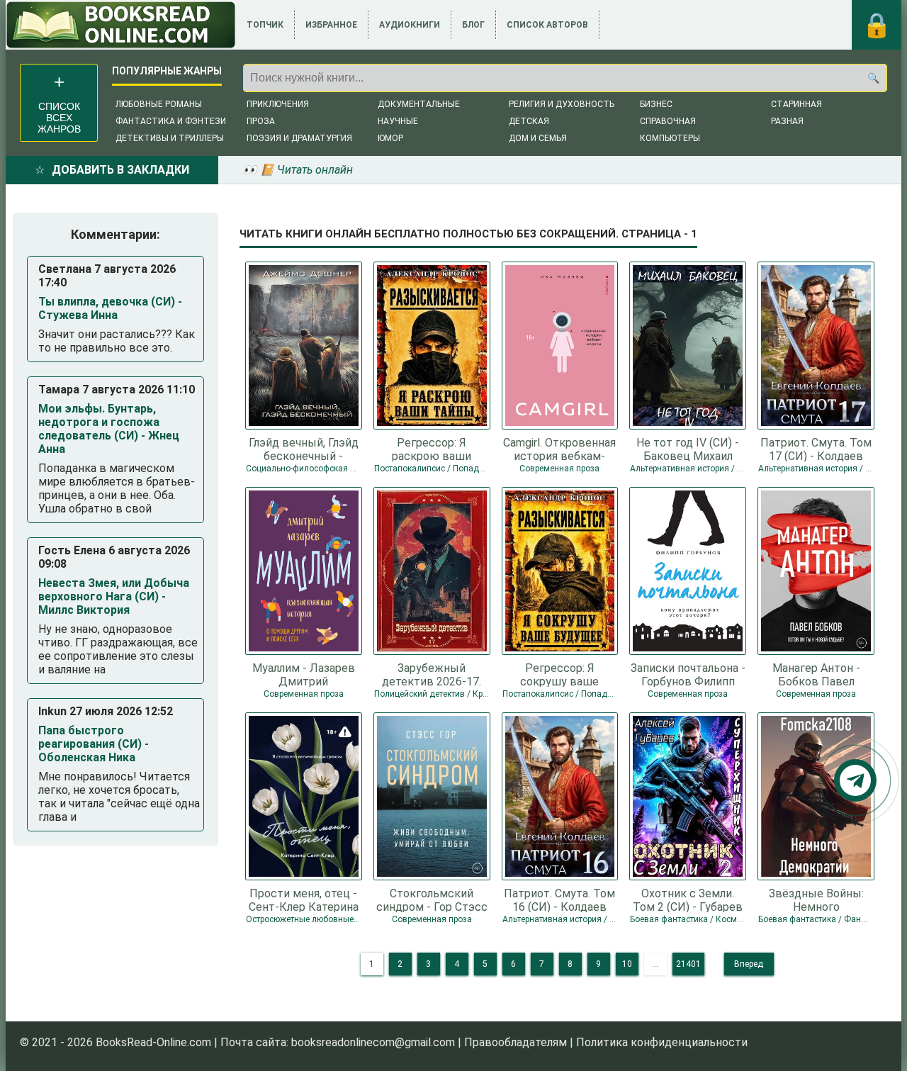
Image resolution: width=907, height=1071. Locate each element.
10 (627, 964)
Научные (398, 121)
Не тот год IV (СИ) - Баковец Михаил (687, 448)
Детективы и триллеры (170, 138)
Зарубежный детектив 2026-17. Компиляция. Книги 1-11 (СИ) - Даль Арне (431, 674)
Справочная (668, 121)
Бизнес (656, 104)
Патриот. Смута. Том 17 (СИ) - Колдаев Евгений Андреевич (816, 448)
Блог (473, 25)
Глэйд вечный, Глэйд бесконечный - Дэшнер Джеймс (304, 448)
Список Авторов (547, 25)
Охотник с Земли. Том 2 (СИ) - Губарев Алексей (688, 899)
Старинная (796, 104)
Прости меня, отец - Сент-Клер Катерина (304, 899)
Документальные (419, 104)
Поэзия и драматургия (299, 138)
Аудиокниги (409, 25)
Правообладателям (515, 1042)
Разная (787, 121)
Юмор (390, 138)
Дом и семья (538, 138)
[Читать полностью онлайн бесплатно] (121, 25)
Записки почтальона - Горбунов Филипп (688, 674)
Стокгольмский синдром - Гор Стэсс (432, 899)
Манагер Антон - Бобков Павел (816, 674)
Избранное (331, 25)
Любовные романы (159, 104)
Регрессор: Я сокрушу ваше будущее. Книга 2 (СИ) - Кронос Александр (560, 674)
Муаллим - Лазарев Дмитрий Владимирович (303, 674)
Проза (261, 121)
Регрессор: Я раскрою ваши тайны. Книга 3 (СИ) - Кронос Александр (432, 448)
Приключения (278, 104)
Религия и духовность (561, 104)
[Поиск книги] (873, 78)
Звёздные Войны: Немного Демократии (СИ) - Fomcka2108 (816, 899)
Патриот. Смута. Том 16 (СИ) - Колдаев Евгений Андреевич (559, 899)
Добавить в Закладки (120, 169)
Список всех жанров (59, 118)
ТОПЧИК (265, 25)
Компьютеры (670, 138)
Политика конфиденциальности (662, 1042)
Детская (529, 121)
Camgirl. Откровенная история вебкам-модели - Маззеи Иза (559, 448)
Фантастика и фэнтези (171, 121)
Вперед (748, 964)
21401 (688, 964)
